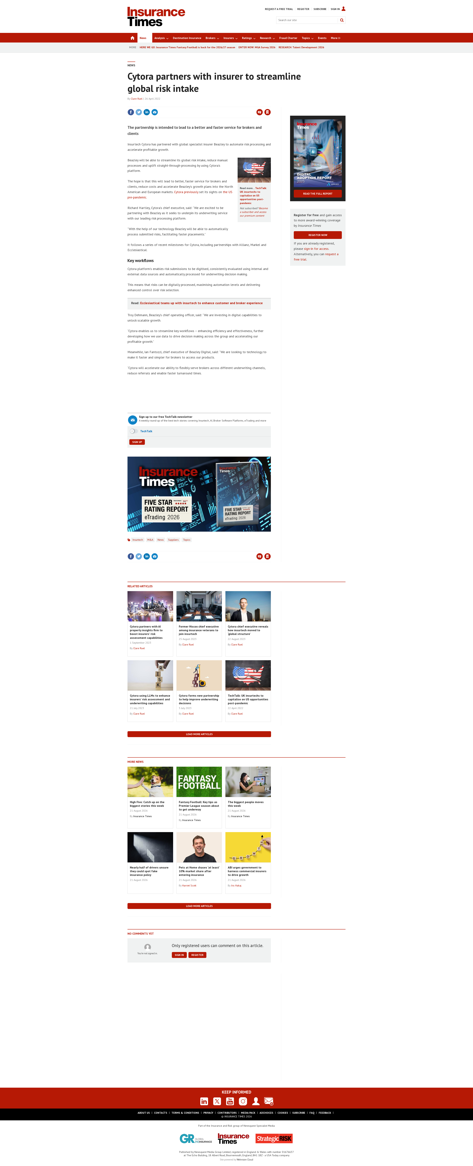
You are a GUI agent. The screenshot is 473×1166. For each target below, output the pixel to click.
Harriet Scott (189, 885)
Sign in (224, 104)
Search (342, 20)
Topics (186, 539)
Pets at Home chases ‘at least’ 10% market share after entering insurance (199, 871)
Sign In (335, 9)
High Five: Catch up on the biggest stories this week (147, 804)
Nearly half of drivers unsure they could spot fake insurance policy (149, 871)
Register (303, 9)
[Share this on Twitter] (138, 112)
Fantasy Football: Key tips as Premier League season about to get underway (199, 805)
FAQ (311, 1112)
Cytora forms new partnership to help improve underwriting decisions (199, 699)
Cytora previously (186, 192)
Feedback (325, 1112)
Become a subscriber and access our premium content (254, 212)
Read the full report (318, 193)
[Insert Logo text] (156, 25)
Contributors (227, 1112)
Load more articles (199, 734)
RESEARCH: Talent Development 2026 (301, 47)
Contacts (160, 1112)
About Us (144, 1112)
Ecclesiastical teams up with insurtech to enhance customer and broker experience (201, 303)
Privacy (208, 1112)
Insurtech (137, 539)
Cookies (283, 1112)
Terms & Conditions (185, 1112)
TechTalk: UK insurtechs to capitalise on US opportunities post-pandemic (253, 195)
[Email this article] (154, 112)
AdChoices (266, 1112)
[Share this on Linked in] (146, 112)
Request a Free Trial (279, 9)
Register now (318, 235)
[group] (335, 38)
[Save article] (267, 112)
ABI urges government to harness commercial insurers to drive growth (247, 871)
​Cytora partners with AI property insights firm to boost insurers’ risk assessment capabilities (146, 632)
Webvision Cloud (245, 1159)
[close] (271, 104)
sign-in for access (316, 249)
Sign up (137, 442)
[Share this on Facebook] (130, 112)
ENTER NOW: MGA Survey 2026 (257, 47)
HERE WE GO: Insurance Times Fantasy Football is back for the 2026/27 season (187, 47)
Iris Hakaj (236, 885)
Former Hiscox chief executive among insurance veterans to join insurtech (199, 630)
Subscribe (320, 9)
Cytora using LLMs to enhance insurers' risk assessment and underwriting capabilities (150, 699)
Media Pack (248, 1112)
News (131, 65)
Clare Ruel (136, 98)
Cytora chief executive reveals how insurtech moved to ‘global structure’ (248, 630)
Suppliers (173, 539)
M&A (150, 539)
